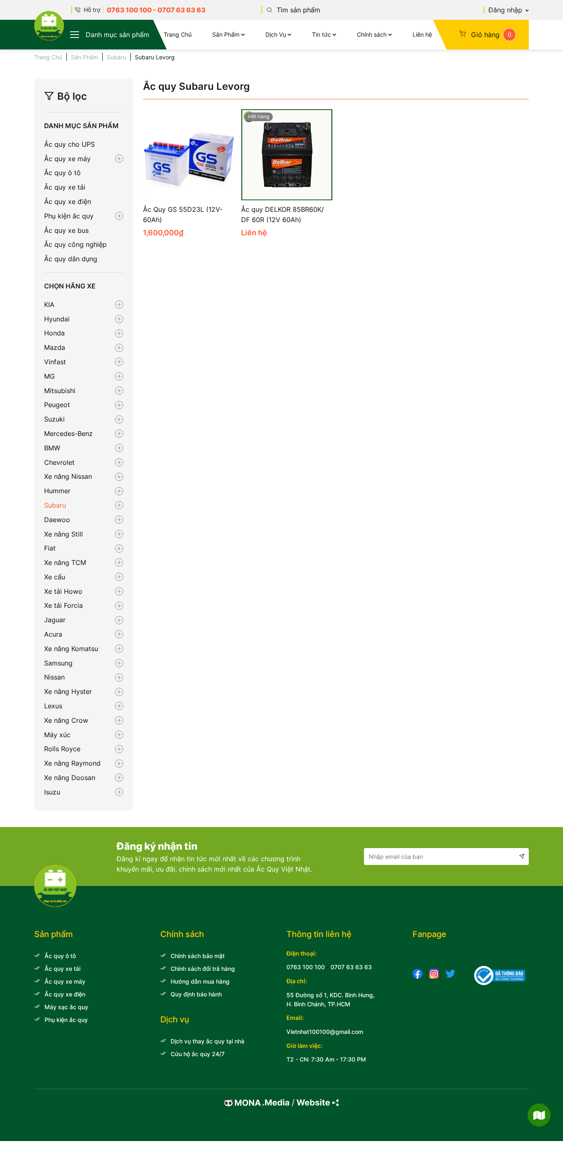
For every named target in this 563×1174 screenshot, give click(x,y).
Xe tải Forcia (63, 605)
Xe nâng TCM (65, 562)
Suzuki (54, 419)
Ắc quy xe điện (67, 201)
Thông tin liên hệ (319, 934)
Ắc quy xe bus (66, 230)
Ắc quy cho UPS (69, 144)
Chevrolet (59, 462)
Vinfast (55, 362)
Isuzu (52, 792)
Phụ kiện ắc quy (69, 216)
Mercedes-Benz (68, 433)
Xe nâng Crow (66, 720)
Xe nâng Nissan (68, 476)
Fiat (50, 548)
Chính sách (372, 34)
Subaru (116, 57)
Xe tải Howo (63, 591)
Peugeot (57, 405)
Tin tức (321, 34)
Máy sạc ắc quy (66, 1006)
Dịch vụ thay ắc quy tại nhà (207, 1041)
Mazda (54, 347)
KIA (49, 304)
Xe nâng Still (63, 534)
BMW (52, 448)
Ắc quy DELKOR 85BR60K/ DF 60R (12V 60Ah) (282, 214)
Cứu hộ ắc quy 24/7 (198, 1053)
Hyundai (57, 319)
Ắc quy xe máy (67, 159)
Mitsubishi (59, 391)
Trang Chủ (178, 34)
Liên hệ (422, 34)
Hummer (57, 491)
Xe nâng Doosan (69, 777)
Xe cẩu (54, 577)
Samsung (58, 663)
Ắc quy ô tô (62, 173)
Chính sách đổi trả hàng (203, 968)
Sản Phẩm (225, 34)
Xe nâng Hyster (68, 691)
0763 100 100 (129, 10)
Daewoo (57, 520)
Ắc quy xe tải (64, 187)
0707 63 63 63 (181, 10)
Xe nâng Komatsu (71, 648)
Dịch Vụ (275, 34)
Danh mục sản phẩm (117, 34)
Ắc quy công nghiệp (75, 244)
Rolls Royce (62, 749)
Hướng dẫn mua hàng (200, 981)
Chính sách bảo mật (198, 955)
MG (49, 376)
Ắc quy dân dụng (70, 259)
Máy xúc (57, 735)
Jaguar (55, 620)
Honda (54, 333)
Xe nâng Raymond (72, 763)
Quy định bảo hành (196, 994)
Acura (53, 634)
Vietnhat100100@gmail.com (324, 1031)
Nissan (54, 677)
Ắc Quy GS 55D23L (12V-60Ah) (183, 214)
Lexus (53, 706)
